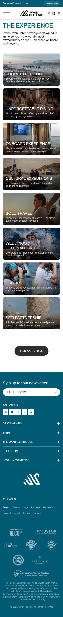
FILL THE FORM (16, 392)
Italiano (26, 513)
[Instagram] (5, 412)
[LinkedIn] (31, 412)
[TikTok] (24, 412)
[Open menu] (6, 13)
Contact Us (52, 3)
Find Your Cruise (31, 350)
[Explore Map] (53, 13)
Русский (35, 507)
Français (37, 513)
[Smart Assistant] (49, 13)
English (6, 507)
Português (48, 507)
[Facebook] (18, 412)
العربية (16, 513)
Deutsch (17, 507)
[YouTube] (12, 412)
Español (7, 513)
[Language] (58, 13)
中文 (26, 507)
